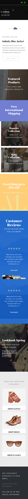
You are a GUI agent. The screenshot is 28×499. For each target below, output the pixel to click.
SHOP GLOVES (14, 409)
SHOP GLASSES (14, 455)
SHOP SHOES (14, 432)
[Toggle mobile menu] (25, 2)
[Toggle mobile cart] (21, 2)
